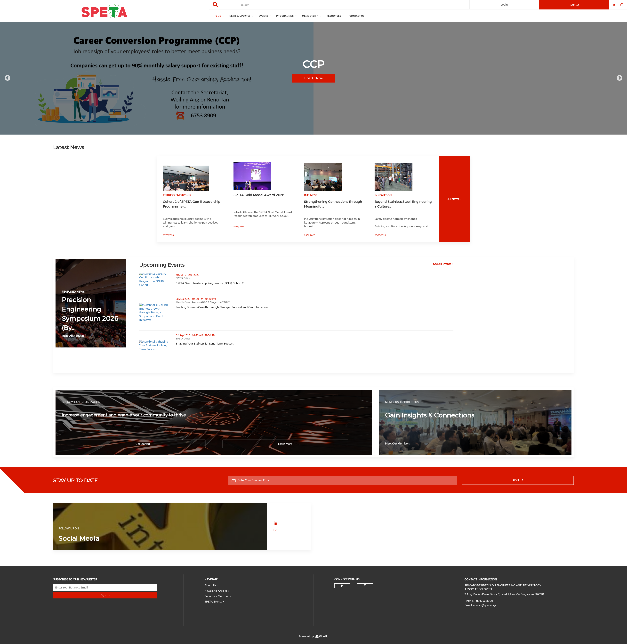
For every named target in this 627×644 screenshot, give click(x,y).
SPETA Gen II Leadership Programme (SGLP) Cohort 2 (226, 283)
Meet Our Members (397, 443)
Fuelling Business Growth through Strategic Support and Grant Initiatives (238, 307)
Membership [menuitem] (310, 16)
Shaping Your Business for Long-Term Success (221, 343)
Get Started (143, 443)
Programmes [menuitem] (285, 16)
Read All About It (73, 335)
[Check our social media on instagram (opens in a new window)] (275, 530)
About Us (210, 585)
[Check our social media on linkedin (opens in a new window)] (275, 523)
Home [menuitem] (217, 16)
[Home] (104, 11)
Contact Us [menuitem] (356, 16)
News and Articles (215, 590)
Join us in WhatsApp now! (313, 84)
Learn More (285, 443)
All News (453, 199)
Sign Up (517, 480)
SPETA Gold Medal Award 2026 (258, 195)
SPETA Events (213, 601)
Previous (7, 78)
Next (619, 78)
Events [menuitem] (263, 16)
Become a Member (216, 596)
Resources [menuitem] (334, 16)
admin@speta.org (484, 605)
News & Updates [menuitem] (239, 16)
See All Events (442, 264)
